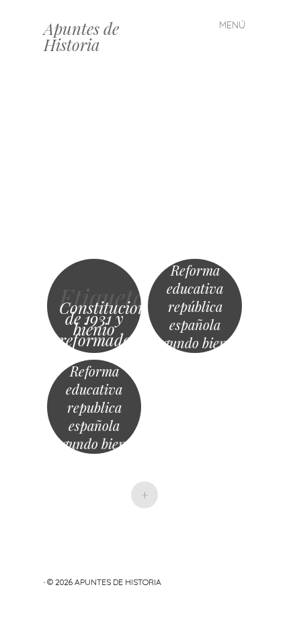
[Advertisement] (144, 165)
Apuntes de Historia (81, 36)
